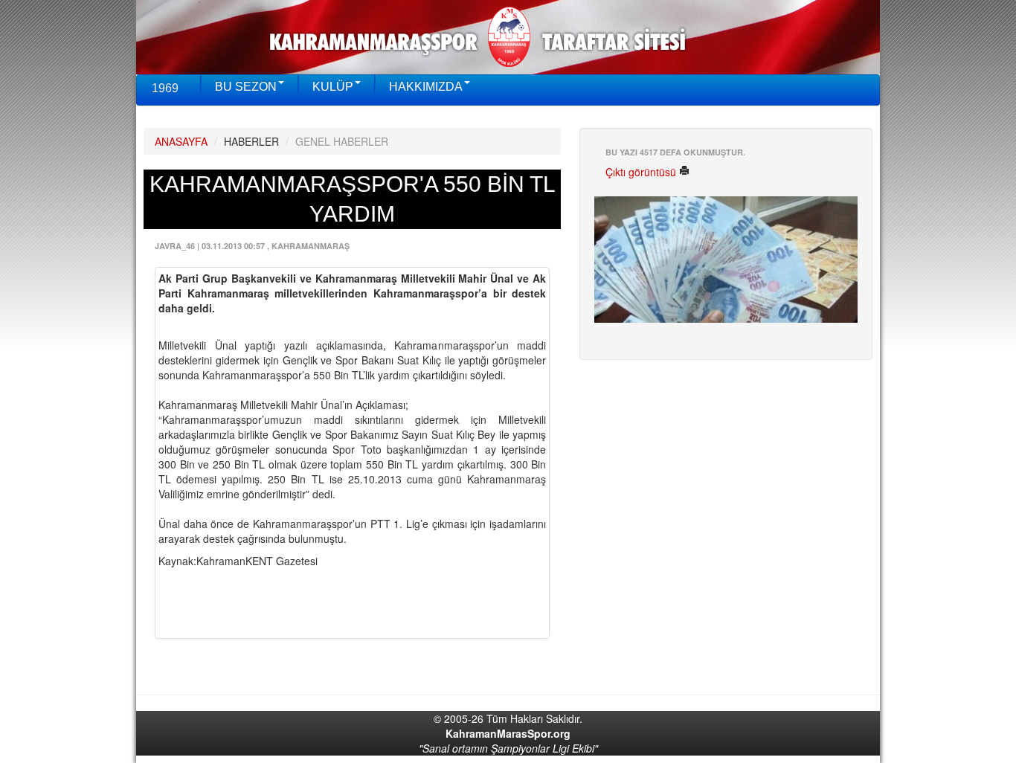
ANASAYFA (181, 141)
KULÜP (332, 86)
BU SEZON (246, 86)
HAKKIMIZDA (426, 86)
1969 (165, 88)
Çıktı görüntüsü (642, 171)
